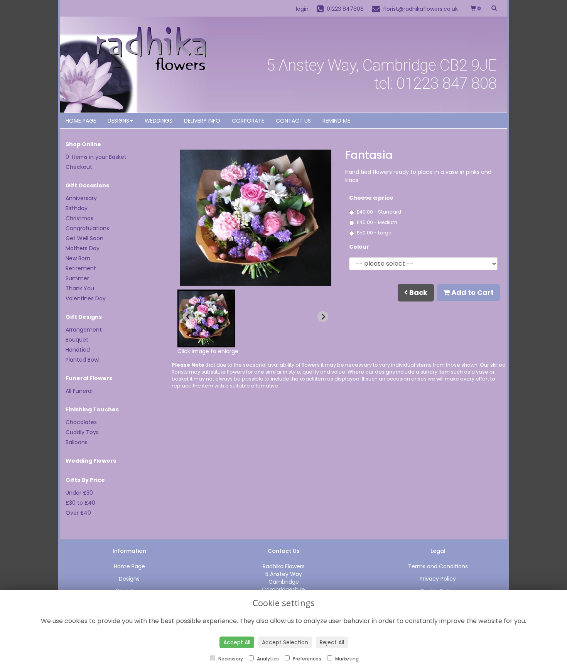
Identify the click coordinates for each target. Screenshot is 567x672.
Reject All (332, 642)
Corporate (248, 121)
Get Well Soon (84, 238)
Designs (118, 121)
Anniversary (81, 198)
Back (417, 292)
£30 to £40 (80, 503)
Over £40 (78, 513)
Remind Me (336, 121)
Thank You (80, 288)
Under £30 (79, 493)
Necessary (230, 658)
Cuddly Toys (82, 432)
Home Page (81, 121)
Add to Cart (472, 292)
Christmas (79, 218)
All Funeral (79, 391)
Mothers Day (83, 248)
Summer (77, 278)
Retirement (81, 268)
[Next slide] (322, 316)
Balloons (77, 442)
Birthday (77, 208)
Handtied (78, 350)
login (302, 9)
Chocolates (81, 422)
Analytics (267, 658)
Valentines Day (86, 298)
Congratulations (87, 228)
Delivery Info (202, 121)
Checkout (79, 167)
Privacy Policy (438, 579)
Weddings (158, 121)
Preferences (306, 658)
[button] (206, 318)
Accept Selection (285, 642)
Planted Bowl (83, 360)
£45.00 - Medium (377, 222)
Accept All (236, 642)
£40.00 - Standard (379, 212)
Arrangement (84, 329)
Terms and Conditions (438, 566)
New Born (78, 258)
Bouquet (77, 340)
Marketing (346, 658)
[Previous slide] (188, 316)
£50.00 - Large (374, 232)
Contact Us (293, 121)
